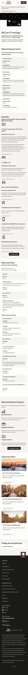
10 (3, 386)
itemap (14, 666)
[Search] (18, 2)
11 (20, 419)
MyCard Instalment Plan (15, 285)
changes (14, 11)
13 (9, 529)
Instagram (6, 607)
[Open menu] (3, 2)
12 (12, 477)
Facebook (6, 610)
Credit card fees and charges (8, 270)
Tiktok (5, 612)
